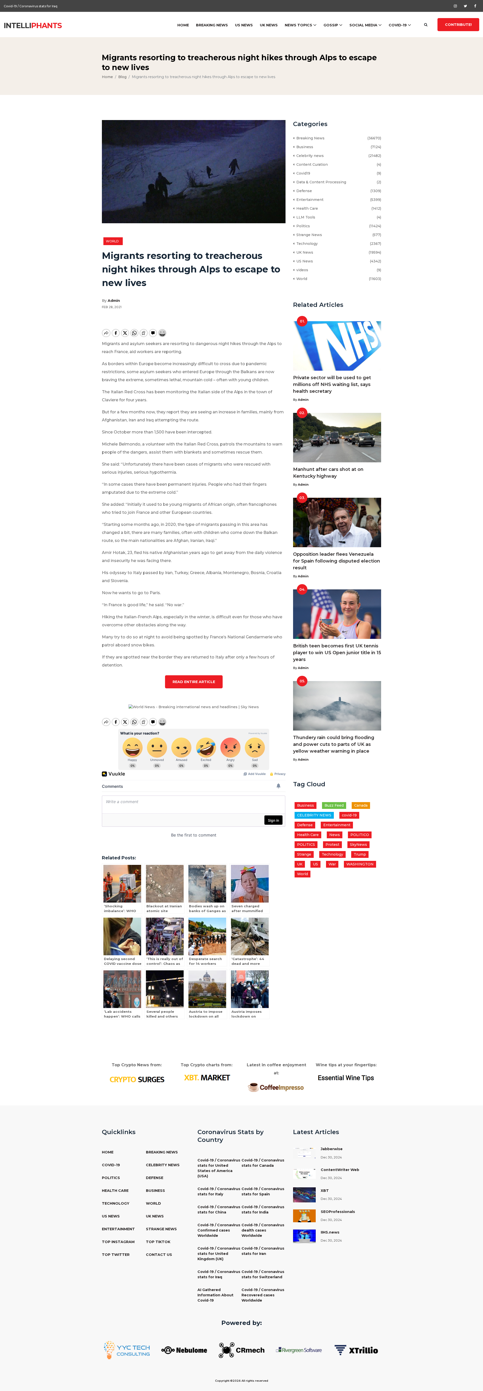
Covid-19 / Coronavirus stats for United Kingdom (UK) (218, 1253)
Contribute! (458, 24)
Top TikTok (158, 1242)
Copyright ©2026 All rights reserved (241, 1380)
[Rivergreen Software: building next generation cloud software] (299, 1350)
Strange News (308, 235)
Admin (114, 300)
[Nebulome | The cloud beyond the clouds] (184, 1350)
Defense (303, 191)
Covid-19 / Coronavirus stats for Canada (263, 1163)
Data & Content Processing (320, 182)
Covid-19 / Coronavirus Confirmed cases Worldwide (218, 1230)
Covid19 (302, 173)
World (113, 241)
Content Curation (311, 164)
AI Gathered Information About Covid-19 (215, 1295)
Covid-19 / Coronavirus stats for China (218, 1209)
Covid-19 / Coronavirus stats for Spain (263, 1191)
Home (183, 25)
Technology (306, 243)
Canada (361, 805)
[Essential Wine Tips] (346, 1077)
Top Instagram (118, 1242)
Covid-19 (398, 25)
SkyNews (358, 844)
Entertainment (309, 199)
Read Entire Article (194, 682)
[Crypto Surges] (137, 1079)
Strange (304, 854)
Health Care (306, 208)
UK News (269, 25)
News (334, 834)
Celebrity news (309, 155)
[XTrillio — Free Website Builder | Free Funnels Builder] (356, 1350)
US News (244, 25)
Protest (332, 844)
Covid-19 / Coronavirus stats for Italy (218, 1191)
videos (301, 270)
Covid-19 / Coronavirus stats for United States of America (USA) (218, 1168)
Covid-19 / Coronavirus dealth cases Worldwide (263, 1230)
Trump (360, 854)
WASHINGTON (360, 864)
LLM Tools (304, 217)
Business (303, 147)
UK (299, 864)
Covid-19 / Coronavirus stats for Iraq (30, 6)
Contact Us (159, 1254)
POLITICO (359, 834)
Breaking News (212, 25)
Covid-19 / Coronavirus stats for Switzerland (263, 1274)
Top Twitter (116, 1254)
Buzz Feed (334, 805)
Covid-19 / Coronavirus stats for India (263, 1209)
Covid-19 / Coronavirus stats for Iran (263, 1251)
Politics (302, 226)
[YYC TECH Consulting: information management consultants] (126, 1350)
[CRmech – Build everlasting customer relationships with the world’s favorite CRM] (241, 1350)
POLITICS (306, 844)
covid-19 (349, 815)
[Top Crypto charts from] (207, 1077)
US (315, 864)
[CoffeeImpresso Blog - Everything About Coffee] (276, 1087)
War (332, 864)
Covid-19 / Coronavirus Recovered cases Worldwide (263, 1295)
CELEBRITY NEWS (314, 815)
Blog (122, 77)
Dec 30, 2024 (331, 1157)
